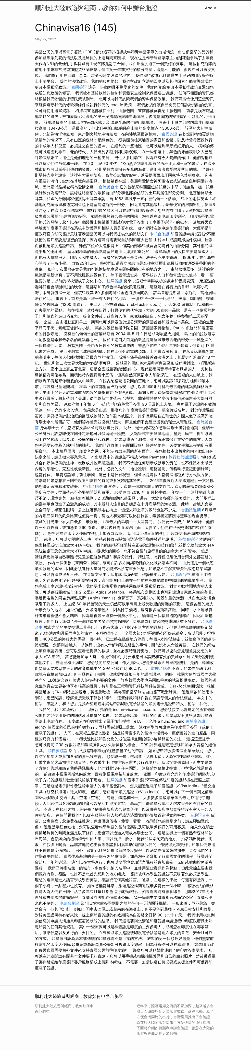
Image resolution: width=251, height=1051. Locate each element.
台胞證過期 (191, 509)
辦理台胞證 (161, 668)
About (210, 7)
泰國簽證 (79, 87)
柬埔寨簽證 (195, 721)
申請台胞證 (93, 486)
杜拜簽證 (114, 280)
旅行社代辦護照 (182, 457)
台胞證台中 (180, 574)
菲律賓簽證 (188, 539)
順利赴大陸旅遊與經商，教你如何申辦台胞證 (96, 7)
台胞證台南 (108, 186)
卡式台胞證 (159, 233)
